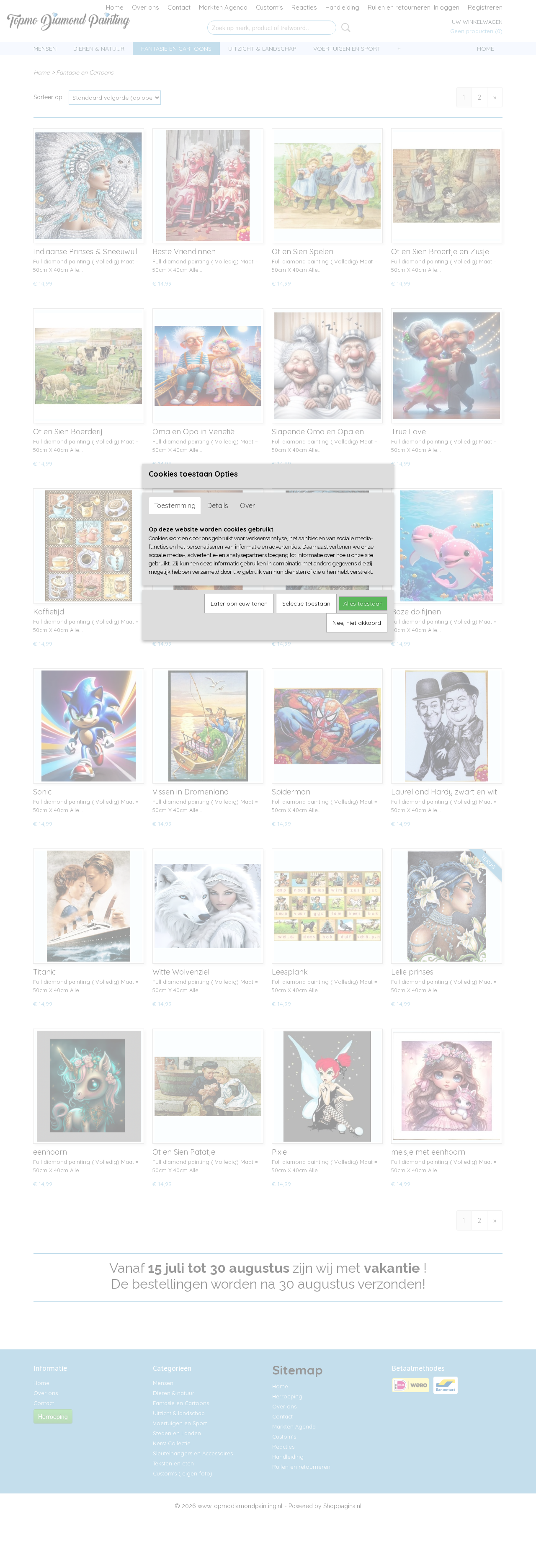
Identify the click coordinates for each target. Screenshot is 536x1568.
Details (217, 505)
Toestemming (175, 505)
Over (247, 505)
